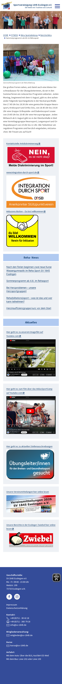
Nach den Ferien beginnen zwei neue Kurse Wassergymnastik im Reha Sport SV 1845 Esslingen (29, 270)
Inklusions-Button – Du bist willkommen (24, 211)
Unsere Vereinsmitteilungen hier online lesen (27, 491)
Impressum (11, 604)
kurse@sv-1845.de (19, 645)
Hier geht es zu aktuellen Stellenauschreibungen (29, 446)
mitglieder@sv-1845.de (21, 635)
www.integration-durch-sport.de (21, 172)
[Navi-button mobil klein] (57, 6)
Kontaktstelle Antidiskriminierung (22, 143)
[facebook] (9, 597)
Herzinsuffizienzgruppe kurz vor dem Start (28, 308)
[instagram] (17, 597)
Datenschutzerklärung (17, 608)
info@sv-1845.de (18, 624)
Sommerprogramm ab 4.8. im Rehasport (27, 280)
